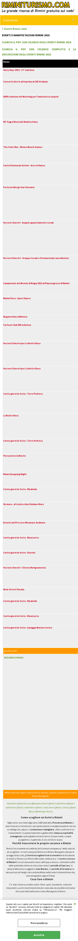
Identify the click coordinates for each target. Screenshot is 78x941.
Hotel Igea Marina (45, 811)
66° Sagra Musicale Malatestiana (20, 121)
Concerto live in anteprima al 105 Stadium (25, 81)
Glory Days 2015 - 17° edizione (18, 70)
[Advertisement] (29, 687)
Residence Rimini (40, 803)
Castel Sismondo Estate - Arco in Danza (24, 165)
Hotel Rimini (10, 20)
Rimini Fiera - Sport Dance (17, 298)
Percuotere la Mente (14, 455)
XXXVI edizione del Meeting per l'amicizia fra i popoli (30, 96)
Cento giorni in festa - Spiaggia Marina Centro (27, 627)
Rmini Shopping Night (15, 474)
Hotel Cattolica (63, 807)
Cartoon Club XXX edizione (17, 325)
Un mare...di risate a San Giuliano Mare (23, 504)
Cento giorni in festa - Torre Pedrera (23, 393)
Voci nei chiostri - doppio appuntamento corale (28, 222)
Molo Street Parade (13, 589)
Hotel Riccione (25, 803)
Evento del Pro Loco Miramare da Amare (24, 522)
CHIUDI (75, 904)
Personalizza (39, 923)
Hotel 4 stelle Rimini (58, 803)
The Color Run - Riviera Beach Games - (23, 147)
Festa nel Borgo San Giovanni (18, 187)
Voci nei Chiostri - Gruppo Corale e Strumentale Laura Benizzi (36, 258)
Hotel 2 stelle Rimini (27, 807)
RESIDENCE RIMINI (13, 657)
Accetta (39, 935)
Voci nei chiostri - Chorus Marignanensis (24, 567)
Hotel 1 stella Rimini (46, 807)
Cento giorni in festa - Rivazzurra (21, 537)
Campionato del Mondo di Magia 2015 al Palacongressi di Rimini (36, 283)
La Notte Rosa (10, 415)
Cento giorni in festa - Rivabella (20, 489)
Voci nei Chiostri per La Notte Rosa (21, 343)
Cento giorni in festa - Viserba (19, 552)
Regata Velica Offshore (15, 316)
